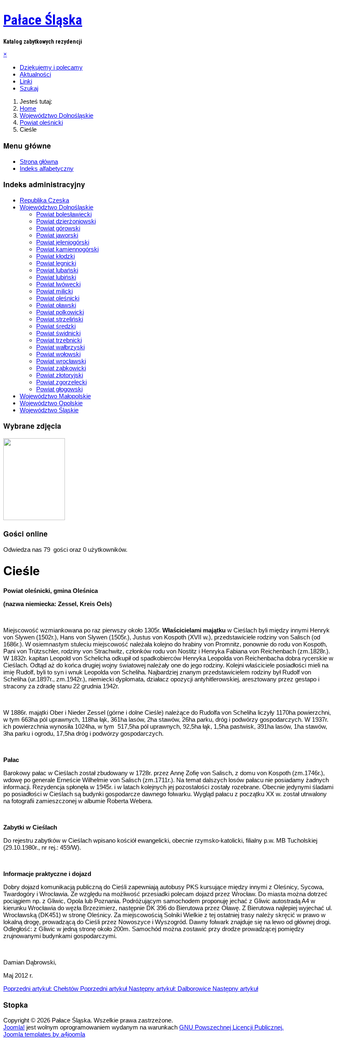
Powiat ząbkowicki (61, 368)
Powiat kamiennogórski (67, 249)
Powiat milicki (54, 291)
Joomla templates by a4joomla (44, 1034)
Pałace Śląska (42, 20)
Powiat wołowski (58, 354)
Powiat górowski (58, 228)
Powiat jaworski (57, 235)
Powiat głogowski (59, 389)
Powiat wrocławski (61, 361)
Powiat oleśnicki (57, 298)
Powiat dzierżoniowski (66, 221)
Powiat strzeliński (59, 319)
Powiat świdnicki (58, 333)
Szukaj (29, 88)
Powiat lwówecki (58, 284)
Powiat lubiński (56, 277)
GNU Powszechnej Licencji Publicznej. (231, 1027)
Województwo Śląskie (49, 410)
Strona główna (39, 161)
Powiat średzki (56, 326)
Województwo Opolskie (51, 403)
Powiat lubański (57, 270)
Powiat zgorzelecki (61, 382)
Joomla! (14, 1027)
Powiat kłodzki (55, 256)
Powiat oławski (56, 305)
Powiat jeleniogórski (62, 242)
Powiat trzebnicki (59, 340)
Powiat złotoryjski (59, 375)
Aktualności (35, 74)
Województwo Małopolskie (55, 396)
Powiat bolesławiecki (64, 214)
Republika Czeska (44, 200)
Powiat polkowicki (60, 312)
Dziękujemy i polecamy (51, 67)
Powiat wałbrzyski (60, 347)
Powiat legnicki (56, 263)
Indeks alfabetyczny (47, 168)
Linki (26, 81)
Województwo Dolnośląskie (56, 207)
